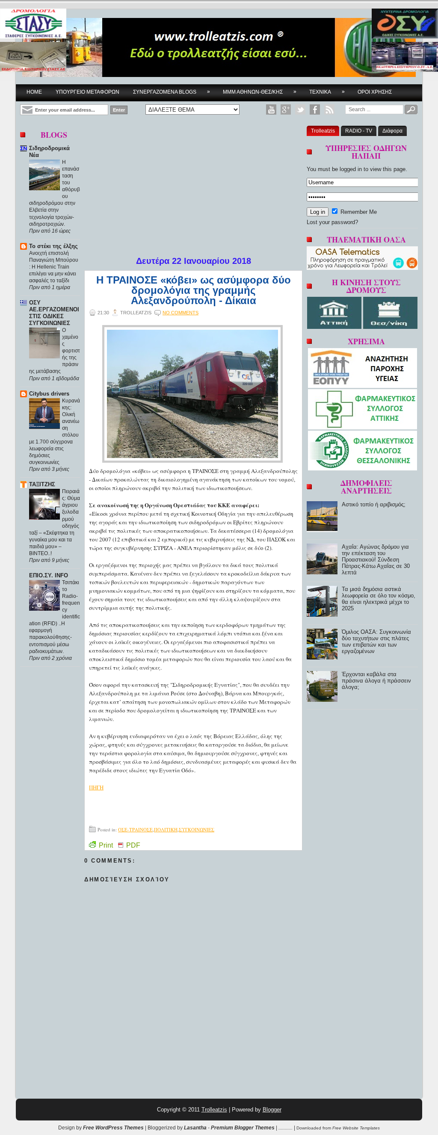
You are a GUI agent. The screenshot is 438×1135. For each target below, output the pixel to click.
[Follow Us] (300, 109)
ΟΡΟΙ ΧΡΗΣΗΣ (375, 92)
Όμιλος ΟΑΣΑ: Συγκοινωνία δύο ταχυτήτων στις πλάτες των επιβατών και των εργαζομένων (376, 641)
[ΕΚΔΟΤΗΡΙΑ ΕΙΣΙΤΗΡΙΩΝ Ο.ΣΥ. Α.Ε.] (405, 57)
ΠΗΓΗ (96, 787)
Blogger (272, 1109)
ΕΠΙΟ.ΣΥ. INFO (48, 575)
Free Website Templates (356, 1128)
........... (285, 1128)
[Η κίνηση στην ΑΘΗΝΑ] (335, 327)
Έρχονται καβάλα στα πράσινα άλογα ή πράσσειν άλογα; (376, 680)
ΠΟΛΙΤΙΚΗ (166, 829)
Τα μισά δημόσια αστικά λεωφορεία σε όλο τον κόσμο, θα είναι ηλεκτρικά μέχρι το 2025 (378, 599)
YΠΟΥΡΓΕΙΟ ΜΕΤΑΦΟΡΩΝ (87, 92)
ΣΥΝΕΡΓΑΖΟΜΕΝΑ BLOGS (171, 92)
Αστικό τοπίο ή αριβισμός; (373, 504)
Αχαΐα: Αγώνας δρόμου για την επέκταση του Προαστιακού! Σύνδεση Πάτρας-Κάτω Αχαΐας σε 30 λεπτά (376, 560)
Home (34, 92)
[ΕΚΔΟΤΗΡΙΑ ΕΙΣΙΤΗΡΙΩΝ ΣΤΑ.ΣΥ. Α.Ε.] (33, 57)
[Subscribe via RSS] (329, 109)
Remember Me (358, 212)
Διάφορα (392, 131)
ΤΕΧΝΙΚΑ (327, 92)
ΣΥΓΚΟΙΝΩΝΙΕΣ (196, 829)
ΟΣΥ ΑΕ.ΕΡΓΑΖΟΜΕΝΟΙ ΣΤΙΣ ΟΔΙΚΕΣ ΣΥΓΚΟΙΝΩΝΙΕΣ (54, 312)
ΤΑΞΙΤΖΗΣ (42, 484)
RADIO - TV (358, 131)
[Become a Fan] (315, 109)
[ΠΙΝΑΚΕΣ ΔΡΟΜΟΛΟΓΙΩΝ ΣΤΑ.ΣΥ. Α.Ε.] (33, 24)
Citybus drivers (49, 393)
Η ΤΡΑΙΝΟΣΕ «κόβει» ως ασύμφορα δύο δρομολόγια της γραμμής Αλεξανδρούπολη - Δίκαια (193, 290)
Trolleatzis (323, 131)
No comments (180, 312)
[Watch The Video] (271, 109)
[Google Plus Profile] (286, 109)
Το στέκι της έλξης (53, 246)
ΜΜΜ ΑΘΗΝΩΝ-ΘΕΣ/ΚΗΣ (259, 92)
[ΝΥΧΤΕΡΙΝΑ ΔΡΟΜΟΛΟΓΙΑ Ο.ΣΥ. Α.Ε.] (405, 24)
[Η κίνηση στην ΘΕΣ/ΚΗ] (390, 327)
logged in (351, 169)
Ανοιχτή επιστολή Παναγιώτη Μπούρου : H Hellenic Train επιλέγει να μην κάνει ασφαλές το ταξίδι (53, 267)
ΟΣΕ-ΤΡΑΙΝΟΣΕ (135, 829)
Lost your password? (332, 222)
